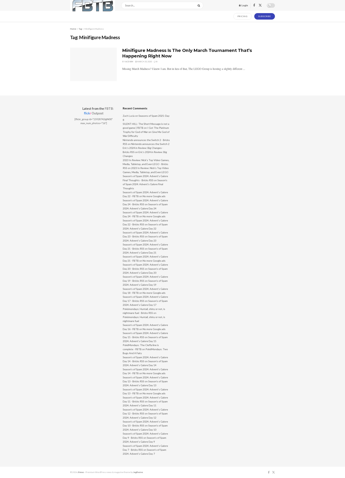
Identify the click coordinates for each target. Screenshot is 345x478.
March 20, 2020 (144, 61)
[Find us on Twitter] (260, 5)
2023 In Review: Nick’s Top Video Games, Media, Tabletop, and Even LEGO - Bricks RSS (146, 164)
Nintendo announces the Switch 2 (150, 143)
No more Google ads (154, 196)
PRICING (243, 16)
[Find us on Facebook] (254, 5)
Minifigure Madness (94, 28)
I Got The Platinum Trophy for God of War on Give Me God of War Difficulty (146, 131)
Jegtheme (138, 472)
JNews (81, 472)
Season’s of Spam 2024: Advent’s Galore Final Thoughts (145, 184)
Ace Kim (129, 61)
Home (73, 28)
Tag (80, 28)
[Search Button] (199, 5)
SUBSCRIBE (264, 16)
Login (244, 5)
